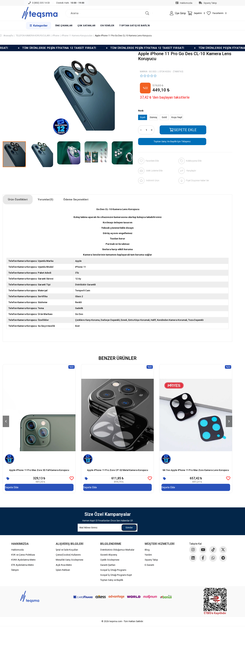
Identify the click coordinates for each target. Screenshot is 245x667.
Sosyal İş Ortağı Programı (113, 570)
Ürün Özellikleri (18, 199)
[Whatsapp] (213, 558)
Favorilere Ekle (72, 478)
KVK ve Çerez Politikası (23, 554)
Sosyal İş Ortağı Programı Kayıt (116, 575)
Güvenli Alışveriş (108, 554)
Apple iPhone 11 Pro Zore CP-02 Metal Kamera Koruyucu (117, 470)
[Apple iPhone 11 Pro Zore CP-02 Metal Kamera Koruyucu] (117, 415)
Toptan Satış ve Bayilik (111, 580)
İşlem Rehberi (63, 570)
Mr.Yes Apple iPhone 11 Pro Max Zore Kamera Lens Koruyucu (196, 470)
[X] (223, 549)
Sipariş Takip (151, 559)
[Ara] (147, 13)
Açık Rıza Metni (64, 565)
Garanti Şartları (107, 565)
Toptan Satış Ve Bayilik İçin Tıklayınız (172, 141)
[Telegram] (223, 558)
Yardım (148, 554)
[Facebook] (203, 558)
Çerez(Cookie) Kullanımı (68, 554)
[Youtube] (203, 549)
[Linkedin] (193, 558)
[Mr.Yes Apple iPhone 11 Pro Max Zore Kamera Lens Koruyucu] (195, 415)
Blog (147, 549)
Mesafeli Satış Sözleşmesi (69, 559)
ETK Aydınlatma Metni (22, 565)
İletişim (15, 570)
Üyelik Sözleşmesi (109, 559)
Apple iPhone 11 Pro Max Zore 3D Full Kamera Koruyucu (39, 470)
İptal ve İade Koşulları (67, 549)
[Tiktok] (213, 549)
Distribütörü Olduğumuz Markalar (117, 549)
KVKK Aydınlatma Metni (23, 559)
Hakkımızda (17, 549)
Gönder (129, 527)
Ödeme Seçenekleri (75, 199)
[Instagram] (193, 549)
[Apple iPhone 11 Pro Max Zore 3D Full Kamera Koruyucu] (39, 415)
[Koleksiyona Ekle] (7, 478)
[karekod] (215, 601)
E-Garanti (149, 565)
